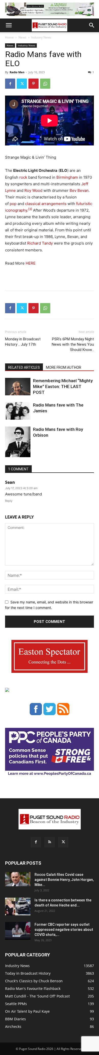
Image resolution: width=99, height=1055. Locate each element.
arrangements (54, 203)
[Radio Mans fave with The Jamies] (17, 411)
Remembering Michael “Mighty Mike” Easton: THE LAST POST (63, 386)
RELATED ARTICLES (24, 367)
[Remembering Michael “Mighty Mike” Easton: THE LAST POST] (17, 386)
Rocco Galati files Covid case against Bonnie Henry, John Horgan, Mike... (64, 880)
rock (23, 177)
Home (9, 37)
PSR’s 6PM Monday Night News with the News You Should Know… (73, 344)
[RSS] (49, 842)
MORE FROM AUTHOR (63, 367)
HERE (31, 263)
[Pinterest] (33, 84)
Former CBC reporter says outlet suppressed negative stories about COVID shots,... (64, 929)
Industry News (41, 37)
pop (13, 203)
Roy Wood (33, 190)
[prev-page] (8, 454)
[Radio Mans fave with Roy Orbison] (17, 444)
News (22, 37)
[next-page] (16, 454)
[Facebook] (10, 84)
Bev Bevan (79, 190)
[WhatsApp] (45, 84)
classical (32, 203)
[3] (30, 209)
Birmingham (67, 177)
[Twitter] (22, 84)
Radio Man (17, 72)
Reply (8, 501)
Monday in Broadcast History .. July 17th (23, 342)
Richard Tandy (40, 243)
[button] (9, 25)
